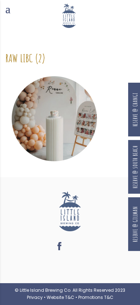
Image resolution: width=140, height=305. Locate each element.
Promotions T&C (95, 297)
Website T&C (60, 297)
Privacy (35, 297)
